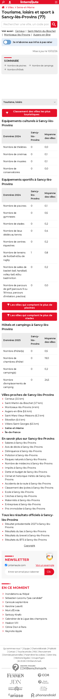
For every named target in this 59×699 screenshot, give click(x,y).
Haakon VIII (11, 622)
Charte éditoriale (38, 648)
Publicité (52, 648)
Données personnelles (13, 655)
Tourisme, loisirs (12, 102)
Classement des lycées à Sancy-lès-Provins (29, 487)
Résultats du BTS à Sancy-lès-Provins (26, 539)
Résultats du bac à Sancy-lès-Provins (25, 531)
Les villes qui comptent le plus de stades (31, 317)
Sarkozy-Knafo (13, 614)
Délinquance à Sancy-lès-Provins (23, 451)
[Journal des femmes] (16, 675)
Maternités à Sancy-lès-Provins (22, 500)
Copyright (29, 545)
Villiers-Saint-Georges (17, 423)
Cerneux (20, 31)
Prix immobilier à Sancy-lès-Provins (25, 508)
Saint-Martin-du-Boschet (42, 31)
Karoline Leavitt (14, 606)
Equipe (26, 648)
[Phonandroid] (43, 695)
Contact (12, 652)
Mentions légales (22, 658)
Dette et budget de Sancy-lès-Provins (26, 471)
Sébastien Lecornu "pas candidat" (23, 598)
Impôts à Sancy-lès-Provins (20, 467)
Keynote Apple (13, 631)
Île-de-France (13, 432)
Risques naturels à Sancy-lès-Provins (25, 459)
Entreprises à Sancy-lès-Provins (23, 504)
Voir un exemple (45, 565)
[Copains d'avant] (16, 689)
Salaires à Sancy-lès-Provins (20, 442)
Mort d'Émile (12, 610)
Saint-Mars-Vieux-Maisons (19, 415)
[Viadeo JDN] (43, 689)
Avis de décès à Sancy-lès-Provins (24, 446)
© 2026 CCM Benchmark (29, 661)
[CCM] (43, 675)
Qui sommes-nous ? (12, 648)
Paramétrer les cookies (35, 655)
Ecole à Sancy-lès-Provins (19, 492)
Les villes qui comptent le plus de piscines (31, 306)
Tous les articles (24, 652)
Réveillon (10, 419)
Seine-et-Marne (25, 7)
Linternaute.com (16, 565)
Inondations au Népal (17, 593)
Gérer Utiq (51, 655)
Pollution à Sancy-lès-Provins (21, 455)
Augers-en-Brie (41, 34)
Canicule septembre (16, 602)
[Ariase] (16, 695)
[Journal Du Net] (16, 682)
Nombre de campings (42, 65)
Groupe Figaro (38, 658)
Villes (11, 7)
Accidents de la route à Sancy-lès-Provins (28, 483)
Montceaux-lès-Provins (17, 34)
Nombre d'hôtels (15, 69)
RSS (35, 652)
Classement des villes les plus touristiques (31, 113)
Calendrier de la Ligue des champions (26, 618)
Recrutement (45, 652)
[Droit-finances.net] (43, 682)
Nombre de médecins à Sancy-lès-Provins (28, 463)
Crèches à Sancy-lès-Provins (21, 496)
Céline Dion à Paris (15, 627)
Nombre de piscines (16, 65)
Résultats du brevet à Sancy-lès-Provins (27, 535)
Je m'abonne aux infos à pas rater (32, 42)
